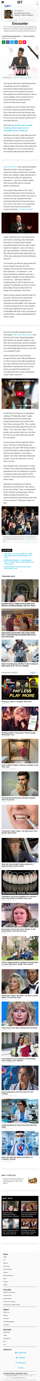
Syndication (7, 1298)
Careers (6, 1318)
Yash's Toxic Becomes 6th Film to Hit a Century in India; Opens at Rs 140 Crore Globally (19, 665)
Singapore (7, 1338)
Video (5, 1285)
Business (6, 1266)
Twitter (21, 1358)
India (5, 1257)
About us (6, 1312)
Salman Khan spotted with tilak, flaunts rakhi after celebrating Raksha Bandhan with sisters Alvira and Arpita (18, 635)
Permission (7, 1295)
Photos (6, 1281)
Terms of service (9, 1301)
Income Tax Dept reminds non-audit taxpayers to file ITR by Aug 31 (13, 1181)
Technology (7, 1269)
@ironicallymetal (29, 36)
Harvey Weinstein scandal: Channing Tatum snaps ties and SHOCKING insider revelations (18, 128)
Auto (5, 1278)
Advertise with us (9, 1292)
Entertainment (8, 1275)
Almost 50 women (10, 167)
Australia (6, 1332)
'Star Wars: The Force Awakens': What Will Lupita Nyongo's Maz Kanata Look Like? (18, 555)
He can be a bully (25, 209)
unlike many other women (22, 335)
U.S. (4, 1344)
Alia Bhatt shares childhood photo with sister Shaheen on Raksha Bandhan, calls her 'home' (18, 605)
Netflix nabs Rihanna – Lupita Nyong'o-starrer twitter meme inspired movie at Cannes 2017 (19, 562)
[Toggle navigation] (2, 2)
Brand (5, 1315)
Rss (21, 1368)
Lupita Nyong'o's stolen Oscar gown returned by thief (17, 567)
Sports (5, 1272)
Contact (6, 1324)
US (4, 1260)
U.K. (4, 1341)
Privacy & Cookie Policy (11, 1304)
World (5, 1263)
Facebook (21, 1353)
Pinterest (21, 1363)
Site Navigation (8, 1321)
